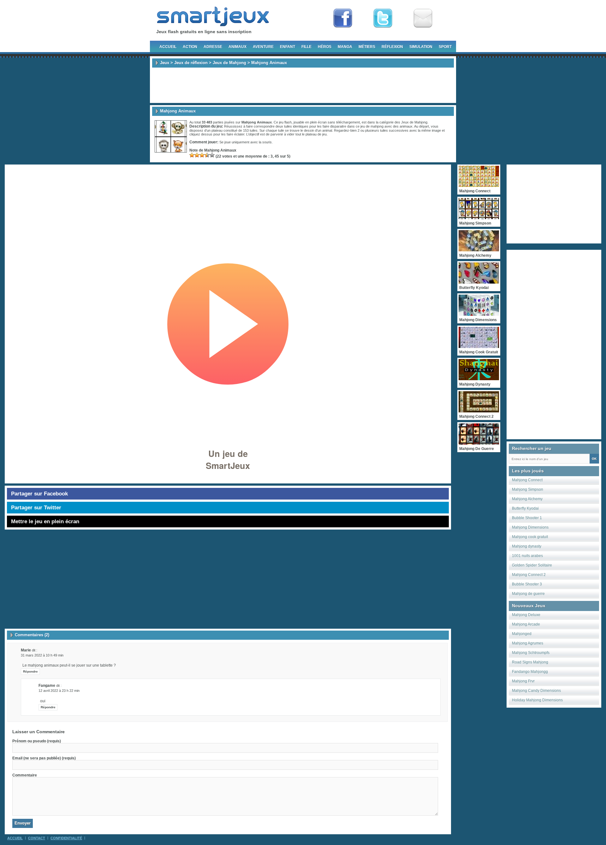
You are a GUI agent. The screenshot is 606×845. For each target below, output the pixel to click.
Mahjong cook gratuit (530, 537)
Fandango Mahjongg (530, 671)
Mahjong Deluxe (526, 615)
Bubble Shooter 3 (527, 584)
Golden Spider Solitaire (532, 565)
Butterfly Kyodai (525, 508)
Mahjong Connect (527, 480)
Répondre (30, 671)
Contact (36, 838)
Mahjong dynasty (526, 546)
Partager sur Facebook (39, 494)
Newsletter (423, 18)
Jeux (164, 62)
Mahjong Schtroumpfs (531, 652)
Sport (445, 47)
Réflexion (392, 47)
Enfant (287, 47)
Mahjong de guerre (528, 593)
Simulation (420, 47)
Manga (345, 47)
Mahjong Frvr (523, 681)
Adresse (213, 47)
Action (190, 47)
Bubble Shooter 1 (527, 518)
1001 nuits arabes (527, 556)
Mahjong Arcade (526, 624)
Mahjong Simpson (527, 489)
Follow (383, 18)
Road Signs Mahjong (530, 662)
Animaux (238, 47)
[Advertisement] (303, 85)
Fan (343, 18)
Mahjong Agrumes (527, 643)
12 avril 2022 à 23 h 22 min (59, 690)
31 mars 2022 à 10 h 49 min (42, 655)
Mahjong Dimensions (530, 527)
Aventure (263, 47)
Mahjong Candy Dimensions (536, 690)
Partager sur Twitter (36, 508)
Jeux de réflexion (191, 62)
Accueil (167, 47)
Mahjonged (522, 634)
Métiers (367, 47)
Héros (324, 47)
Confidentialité (66, 838)
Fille (306, 47)
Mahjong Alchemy (527, 499)
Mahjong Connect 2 (529, 574)
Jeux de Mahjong (229, 62)
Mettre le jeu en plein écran (45, 521)
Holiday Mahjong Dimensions (537, 700)
